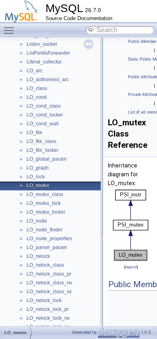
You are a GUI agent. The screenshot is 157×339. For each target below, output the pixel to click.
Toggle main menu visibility (10, 30)
